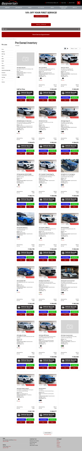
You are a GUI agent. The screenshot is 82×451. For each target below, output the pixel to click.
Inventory (7, 7)
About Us (75, 7)
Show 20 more (48, 432)
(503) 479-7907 (5, 447)
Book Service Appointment (41, 34)
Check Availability (21, 97)
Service (52, 7)
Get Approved (30, 97)
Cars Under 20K (18, 7)
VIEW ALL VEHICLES (41, 24)
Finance (29, 7)
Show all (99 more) (47, 434)
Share (30, 100)
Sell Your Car (41, 7)
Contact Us (59, 446)
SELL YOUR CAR (41, 17)
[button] (78, 2)
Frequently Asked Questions (63, 8)
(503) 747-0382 (5, 441)
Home (3, 38)
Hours (15, 439)
